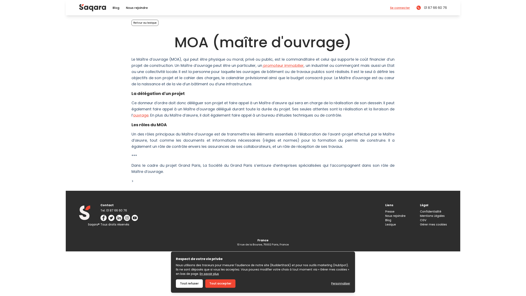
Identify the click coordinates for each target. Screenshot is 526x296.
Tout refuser (189, 283)
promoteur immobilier (283, 65)
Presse (389, 211)
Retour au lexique (145, 23)
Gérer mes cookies (433, 224)
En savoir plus (209, 274)
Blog (116, 8)
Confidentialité (430, 211)
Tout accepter (220, 283)
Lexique (390, 224)
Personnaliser (340, 283)
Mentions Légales (432, 216)
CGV (423, 220)
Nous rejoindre (137, 8)
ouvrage (141, 115)
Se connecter (400, 8)
